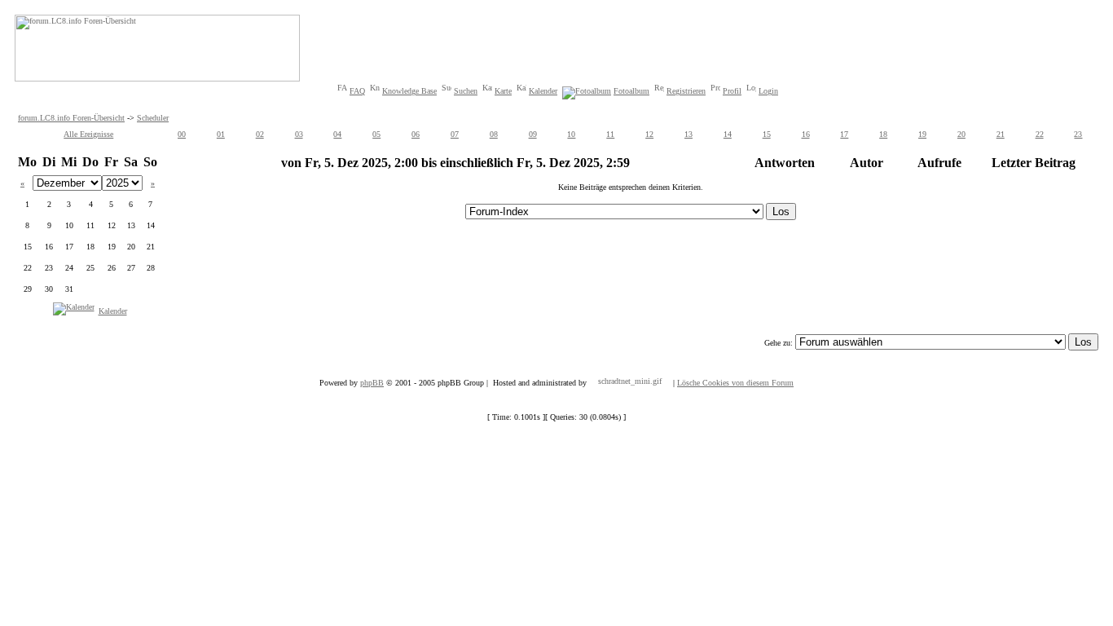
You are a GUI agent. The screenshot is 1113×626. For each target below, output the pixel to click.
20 (961, 134)
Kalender (543, 90)
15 (767, 134)
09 (533, 134)
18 (883, 134)
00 (182, 134)
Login (768, 90)
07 (455, 134)
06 (415, 134)
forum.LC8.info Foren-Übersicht (71, 117)
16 (806, 134)
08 (494, 134)
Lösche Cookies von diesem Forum (735, 382)
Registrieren (686, 90)
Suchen (465, 90)
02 (260, 134)
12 (649, 134)
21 (1000, 134)
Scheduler (153, 117)
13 (688, 134)
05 (376, 134)
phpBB (372, 382)
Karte (503, 90)
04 (337, 134)
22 (1040, 134)
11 (610, 134)
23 (1078, 134)
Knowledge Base (409, 90)
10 (571, 134)
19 (922, 134)
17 (844, 134)
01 (221, 134)
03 (299, 134)
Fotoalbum (631, 90)
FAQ (357, 90)
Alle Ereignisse (88, 134)
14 (728, 134)
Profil (732, 90)
